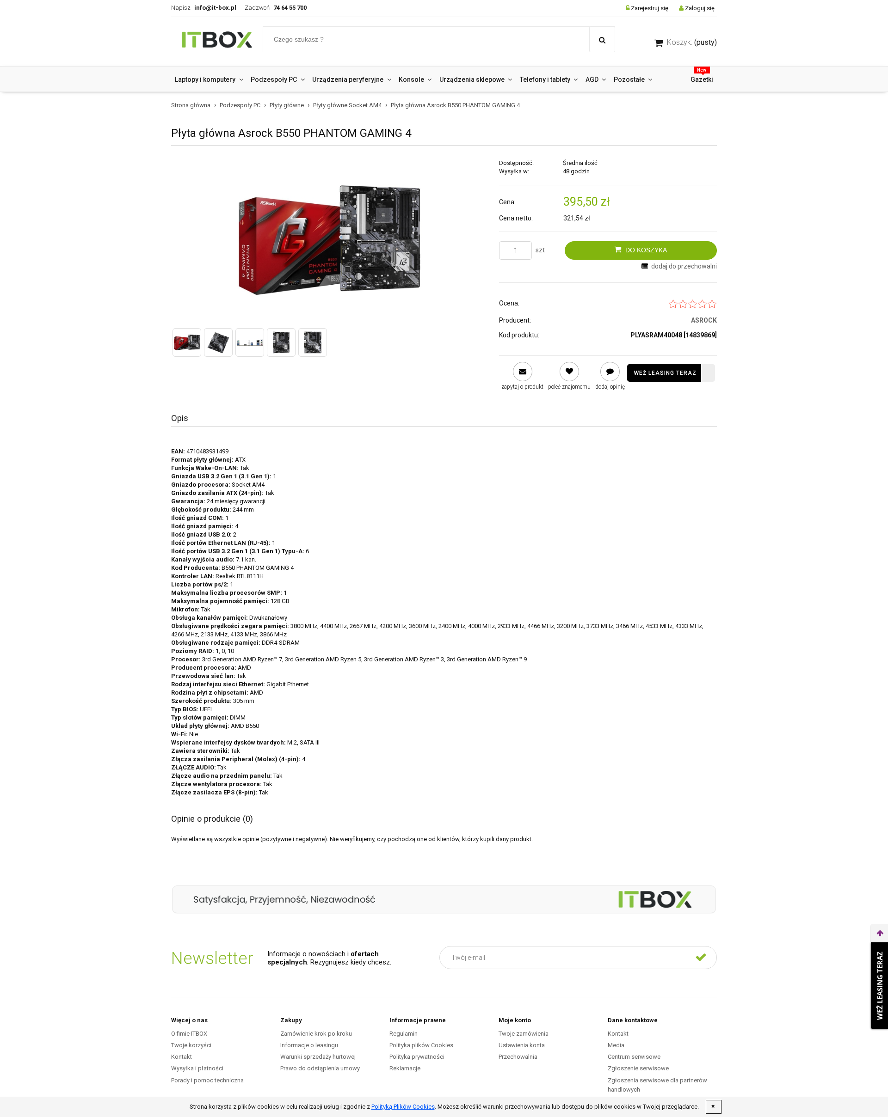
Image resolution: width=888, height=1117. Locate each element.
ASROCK (704, 320)
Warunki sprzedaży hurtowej (318, 1056)
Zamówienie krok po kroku (316, 1033)
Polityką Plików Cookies (403, 1106)
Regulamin (403, 1033)
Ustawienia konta (522, 1045)
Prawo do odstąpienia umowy (320, 1068)
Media (616, 1045)
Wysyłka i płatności (197, 1068)
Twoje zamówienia (524, 1033)
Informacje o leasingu (309, 1045)
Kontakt (181, 1056)
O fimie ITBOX (189, 1033)
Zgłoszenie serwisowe (638, 1068)
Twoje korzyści (191, 1045)
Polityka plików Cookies (421, 1045)
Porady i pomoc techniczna (207, 1080)
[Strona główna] (217, 41)
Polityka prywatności (416, 1056)
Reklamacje (404, 1068)
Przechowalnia (518, 1056)
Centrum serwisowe (634, 1056)
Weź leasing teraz (665, 373)
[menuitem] (209, 79)
